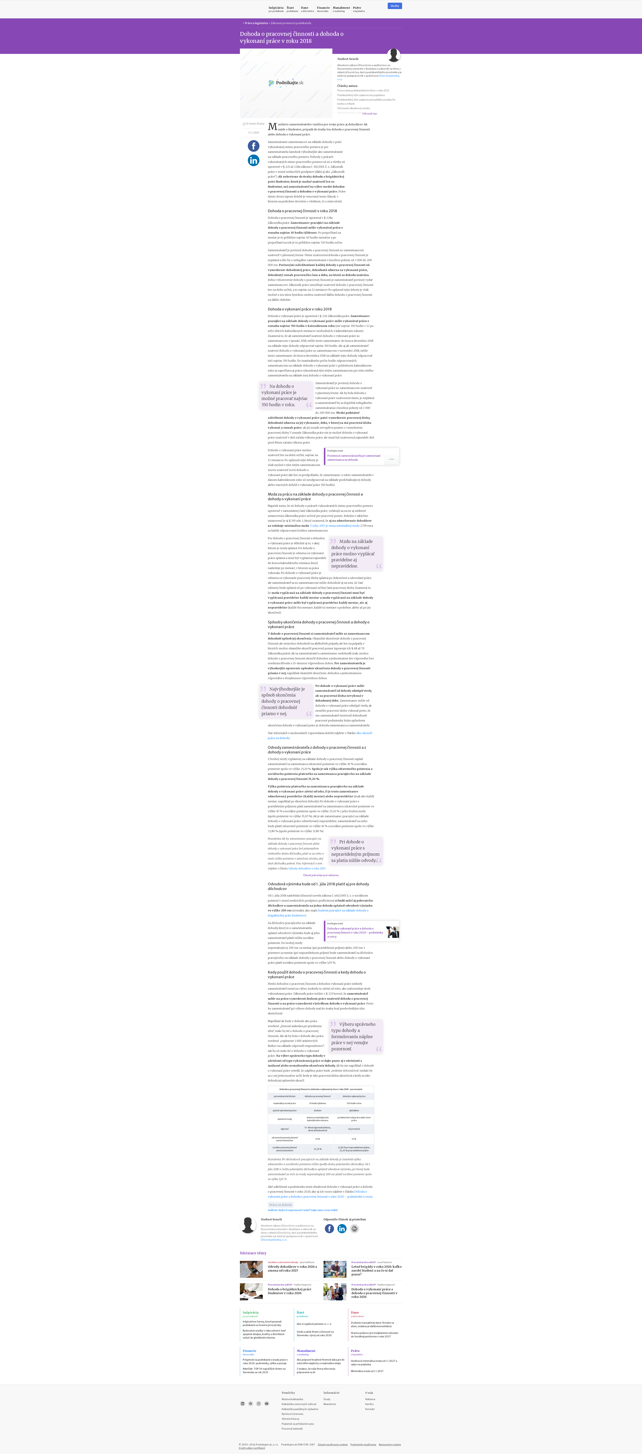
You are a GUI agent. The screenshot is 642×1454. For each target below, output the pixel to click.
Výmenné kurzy (290, 1418)
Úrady (327, 1399)
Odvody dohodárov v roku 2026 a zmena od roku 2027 (292, 1268)
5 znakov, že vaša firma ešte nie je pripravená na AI (316, 1370)
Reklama (370, 1399)
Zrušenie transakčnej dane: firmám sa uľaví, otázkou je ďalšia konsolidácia (372, 1324)
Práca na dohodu (281, 1204)
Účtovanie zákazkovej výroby (353, 108)
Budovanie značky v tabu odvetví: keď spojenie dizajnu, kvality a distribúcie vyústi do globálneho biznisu (264, 1334)
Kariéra (369, 1404)
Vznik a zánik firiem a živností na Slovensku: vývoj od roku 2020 (315, 1333)
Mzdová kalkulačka (292, 1399)
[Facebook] (250, 1403)
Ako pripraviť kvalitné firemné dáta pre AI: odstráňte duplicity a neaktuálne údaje (321, 1361)
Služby (395, 6)
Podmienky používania (363, 1444)
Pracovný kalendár (292, 1428)
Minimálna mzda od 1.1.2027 (367, 1371)
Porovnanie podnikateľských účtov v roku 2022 (363, 90)
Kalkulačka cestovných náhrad (299, 1404)
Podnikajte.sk (289, 1444)
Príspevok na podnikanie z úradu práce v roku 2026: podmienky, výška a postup (265, 1361)
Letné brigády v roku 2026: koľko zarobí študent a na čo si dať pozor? (376, 1270)
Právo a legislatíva (256, 23)
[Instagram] (258, 1403)
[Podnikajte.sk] (252, 9)
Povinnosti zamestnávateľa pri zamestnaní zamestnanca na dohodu (353, 457)
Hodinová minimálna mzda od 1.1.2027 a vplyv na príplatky (374, 1362)
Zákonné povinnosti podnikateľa (291, 23)
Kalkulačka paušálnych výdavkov (300, 1409)
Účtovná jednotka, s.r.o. (274, 1239)
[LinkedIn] (242, 1403)
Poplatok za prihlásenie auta (298, 1423)
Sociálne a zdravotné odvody (283, 1262)
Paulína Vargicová (302, 1284)
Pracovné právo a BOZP (363, 1262)
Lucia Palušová (385, 1262)
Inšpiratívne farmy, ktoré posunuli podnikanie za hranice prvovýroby (262, 1323)
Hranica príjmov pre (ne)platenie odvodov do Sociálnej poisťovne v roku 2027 (374, 1334)
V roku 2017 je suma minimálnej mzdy (335, 525)
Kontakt (370, 1409)
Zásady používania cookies (333, 1444)
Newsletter (330, 1404)
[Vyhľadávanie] (381, 9)
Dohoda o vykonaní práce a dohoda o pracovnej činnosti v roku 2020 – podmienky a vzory (355, 932)
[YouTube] (266, 1403)
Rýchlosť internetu (292, 1414)
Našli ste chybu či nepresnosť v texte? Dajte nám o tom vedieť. (303, 1210)
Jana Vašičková (307, 1262)
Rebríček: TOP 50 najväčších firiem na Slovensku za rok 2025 (264, 1370)
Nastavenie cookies (390, 1444)
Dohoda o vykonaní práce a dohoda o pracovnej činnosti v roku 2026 (374, 1293)
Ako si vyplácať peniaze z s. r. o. (314, 1323)
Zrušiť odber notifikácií (252, 1448)
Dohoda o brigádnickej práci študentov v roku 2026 (289, 1291)
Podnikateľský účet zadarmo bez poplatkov (361, 95)
